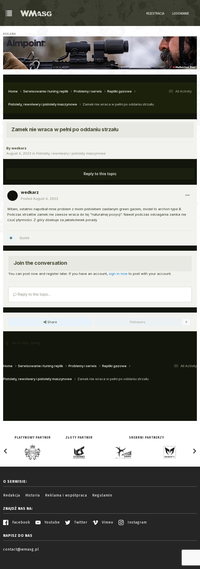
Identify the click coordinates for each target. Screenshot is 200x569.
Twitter (80, 522)
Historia (32, 495)
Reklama (9, 34)
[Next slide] (194, 451)
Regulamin (102, 495)
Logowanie (180, 13)
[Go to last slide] (5, 451)
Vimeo (107, 522)
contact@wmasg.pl (21, 549)
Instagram (136, 522)
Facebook (20, 522)
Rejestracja (155, 13)
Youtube (51, 522)
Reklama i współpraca (66, 495)
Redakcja (11, 495)
